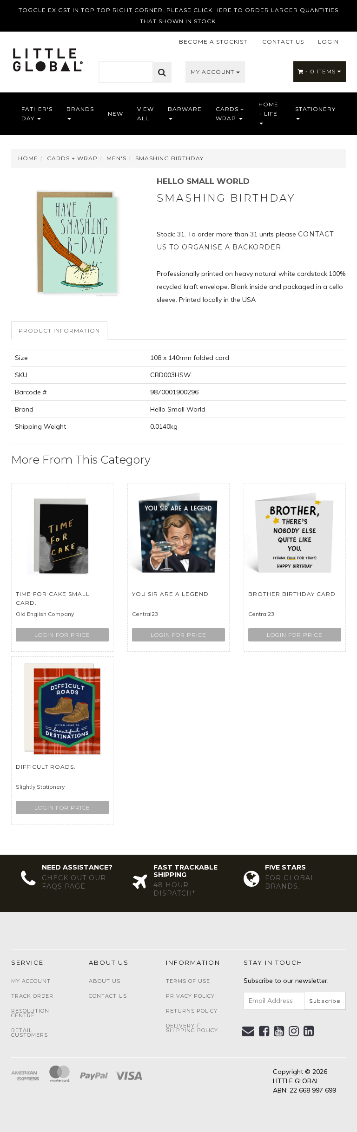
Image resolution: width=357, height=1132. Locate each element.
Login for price (62, 634)
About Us (104, 981)
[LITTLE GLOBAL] (47, 56)
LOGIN (328, 41)
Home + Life (268, 109)
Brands (80, 108)
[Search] (162, 72)
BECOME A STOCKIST (213, 41)
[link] (264, 1031)
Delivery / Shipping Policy (192, 1028)
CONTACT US (283, 41)
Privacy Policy (190, 996)
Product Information (59, 330)
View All (145, 113)
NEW (115, 113)
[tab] (59, 330)
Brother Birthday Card (292, 593)
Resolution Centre (30, 1013)
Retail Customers (29, 1032)
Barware (185, 108)
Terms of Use (188, 981)
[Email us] (248, 1031)
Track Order (32, 996)
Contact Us (108, 996)
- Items (321, 71)
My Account (213, 71)
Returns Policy (192, 1011)
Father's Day (37, 113)
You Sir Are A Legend (170, 593)
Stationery (315, 108)
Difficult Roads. (46, 766)
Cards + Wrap (230, 113)
